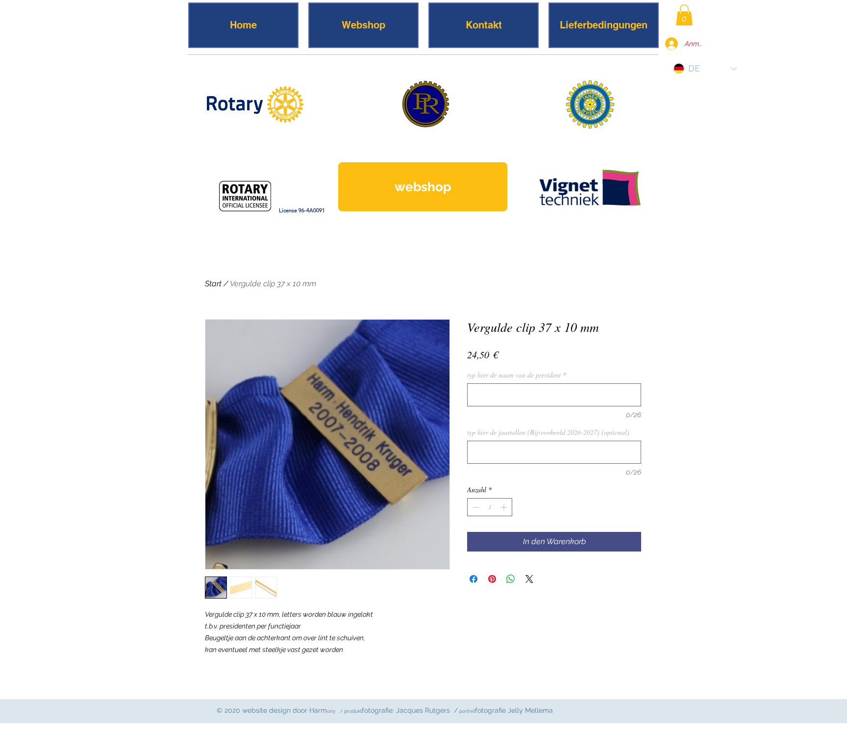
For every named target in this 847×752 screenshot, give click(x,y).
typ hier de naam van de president (516, 375)
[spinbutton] (489, 507)
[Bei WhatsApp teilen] (511, 579)
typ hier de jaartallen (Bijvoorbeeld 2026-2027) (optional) (548, 432)
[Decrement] (475, 507)
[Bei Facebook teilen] (473, 579)
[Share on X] (529, 579)
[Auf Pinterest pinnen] (492, 579)
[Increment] (504, 507)
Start (213, 283)
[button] (684, 14)
